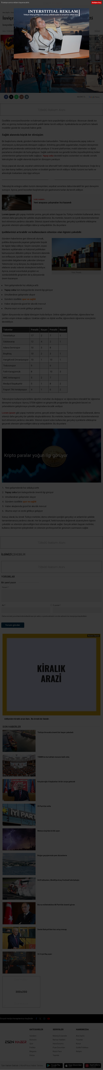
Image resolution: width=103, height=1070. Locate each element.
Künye (78, 1044)
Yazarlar (79, 1040)
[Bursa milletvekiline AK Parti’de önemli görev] (19, 924)
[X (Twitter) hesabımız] (40, 1018)
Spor (31, 1044)
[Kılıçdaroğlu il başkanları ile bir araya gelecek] (19, 800)
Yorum (5, 587)
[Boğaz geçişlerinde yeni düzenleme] (19, 874)
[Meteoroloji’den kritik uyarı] (19, 850)
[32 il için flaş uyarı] (19, 973)
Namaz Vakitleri (59, 1040)
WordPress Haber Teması (31, 1065)
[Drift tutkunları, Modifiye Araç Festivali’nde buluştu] (19, 899)
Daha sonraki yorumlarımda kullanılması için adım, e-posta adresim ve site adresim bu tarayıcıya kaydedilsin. (44, 616)
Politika (32, 1048)
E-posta (57, 605)
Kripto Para (57, 1051)
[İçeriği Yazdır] (26, 97)
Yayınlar (56, 1055)
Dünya (97, 31)
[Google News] (94, 97)
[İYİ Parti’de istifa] (19, 825)
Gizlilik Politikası (82, 1048)
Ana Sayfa (80, 1036)
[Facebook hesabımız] (36, 1018)
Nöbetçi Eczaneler (60, 1036)
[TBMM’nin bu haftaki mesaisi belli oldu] (19, 776)
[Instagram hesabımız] (44, 1018)
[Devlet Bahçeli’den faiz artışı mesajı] (19, 948)
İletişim (79, 1051)
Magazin (33, 1051)
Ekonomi (33, 1040)
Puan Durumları (59, 1048)
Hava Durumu (58, 1044)
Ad (3, 605)
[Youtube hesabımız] (48, 1018)
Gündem (33, 1036)
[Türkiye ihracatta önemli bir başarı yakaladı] (19, 751)
